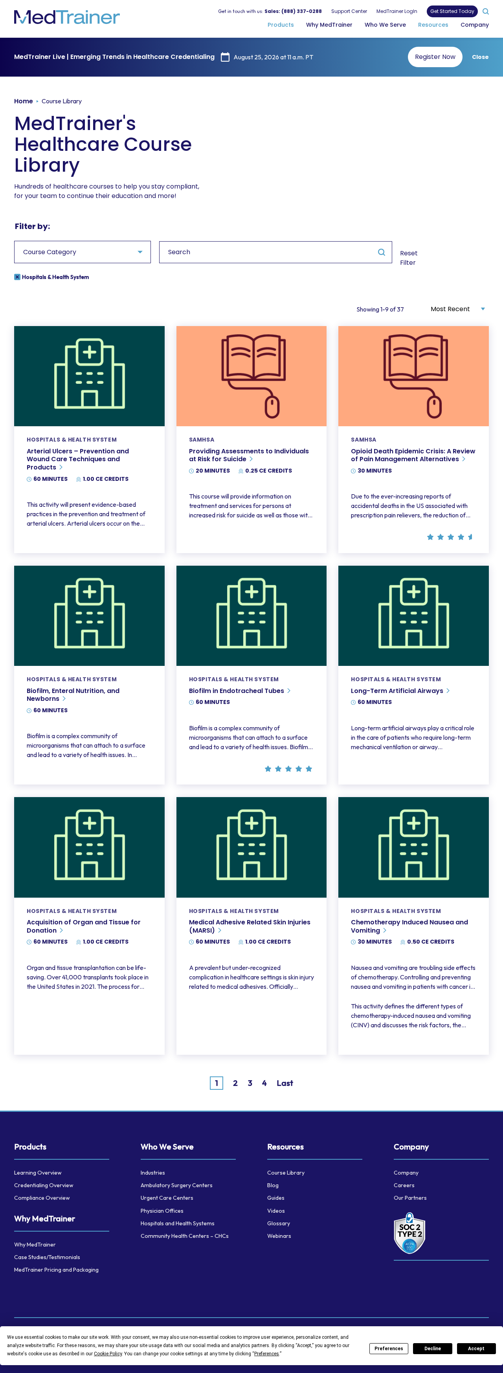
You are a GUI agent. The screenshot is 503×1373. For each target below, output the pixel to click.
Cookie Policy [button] (108, 1354)
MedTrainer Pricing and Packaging (56, 1269)
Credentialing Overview (43, 1185)
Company (475, 24)
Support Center (349, 10)
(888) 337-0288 (301, 10)
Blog (273, 1185)
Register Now (435, 56)
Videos (276, 1210)
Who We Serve (385, 24)
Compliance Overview (42, 1197)
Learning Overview (38, 1172)
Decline (432, 1348)
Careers (404, 1185)
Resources (433, 24)
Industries (153, 1172)
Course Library (286, 1172)
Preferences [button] (266, 1354)
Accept (476, 1348)
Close (480, 57)
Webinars (279, 1235)
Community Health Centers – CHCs (185, 1235)
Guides (276, 1197)
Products (281, 24)
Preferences (388, 1348)
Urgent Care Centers (167, 1197)
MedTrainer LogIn (396, 10)
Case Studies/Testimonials (47, 1257)
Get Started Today (452, 11)
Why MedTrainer (329, 24)
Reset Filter (409, 258)
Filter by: (32, 226)
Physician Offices (162, 1210)
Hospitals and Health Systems (178, 1223)
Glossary (278, 1223)
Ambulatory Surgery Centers (177, 1185)
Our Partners (410, 1197)
